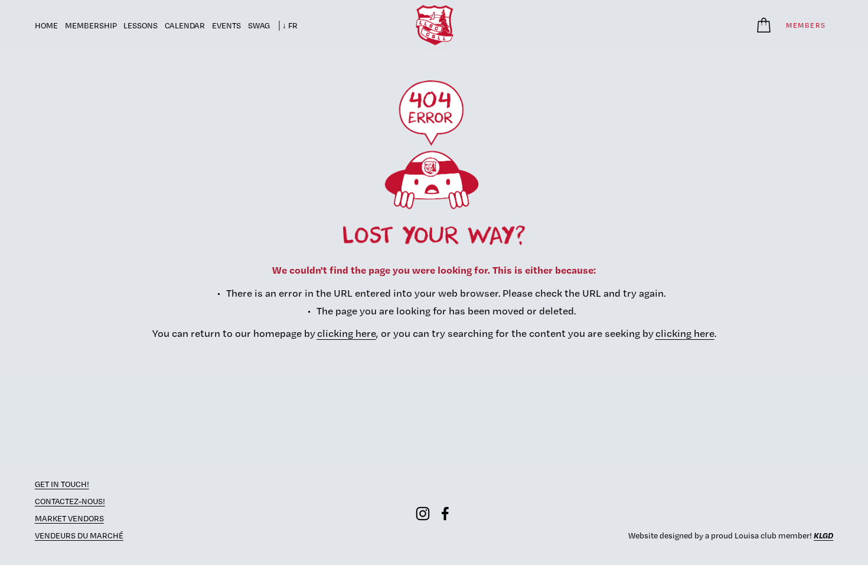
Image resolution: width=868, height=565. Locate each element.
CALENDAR (185, 25)
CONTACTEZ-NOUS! (70, 501)
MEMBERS (806, 25)
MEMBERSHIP (91, 25)
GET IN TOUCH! (62, 484)
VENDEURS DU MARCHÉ (79, 535)
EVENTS (226, 25)
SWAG (259, 25)
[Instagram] (423, 513)
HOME (46, 25)
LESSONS (140, 25)
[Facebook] (445, 513)
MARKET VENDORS (69, 518)
